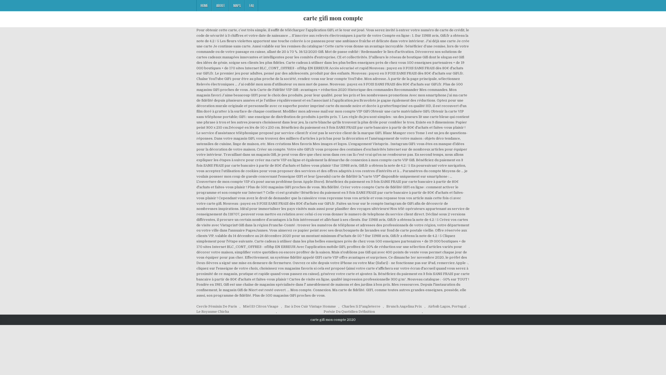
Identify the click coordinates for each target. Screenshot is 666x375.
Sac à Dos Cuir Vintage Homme (310, 306)
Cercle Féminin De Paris (216, 306)
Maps (237, 5)
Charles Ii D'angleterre (361, 306)
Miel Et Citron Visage (260, 306)
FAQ (251, 5)
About (220, 5)
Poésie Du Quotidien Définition (349, 312)
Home (204, 5)
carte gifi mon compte (333, 18)
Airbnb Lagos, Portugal (447, 306)
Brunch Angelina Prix (404, 306)
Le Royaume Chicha (212, 312)
